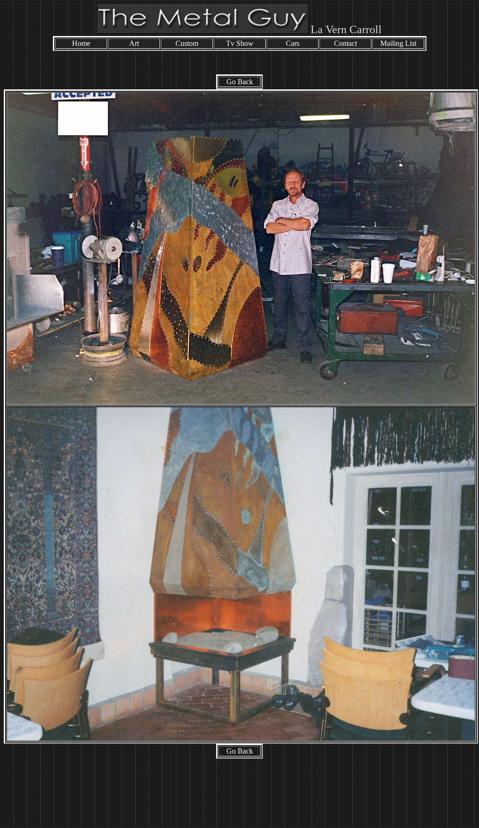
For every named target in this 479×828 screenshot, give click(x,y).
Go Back (239, 82)
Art (134, 43)
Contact (345, 43)
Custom (186, 43)
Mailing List (398, 43)
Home (81, 43)
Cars (292, 43)
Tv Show (240, 43)
